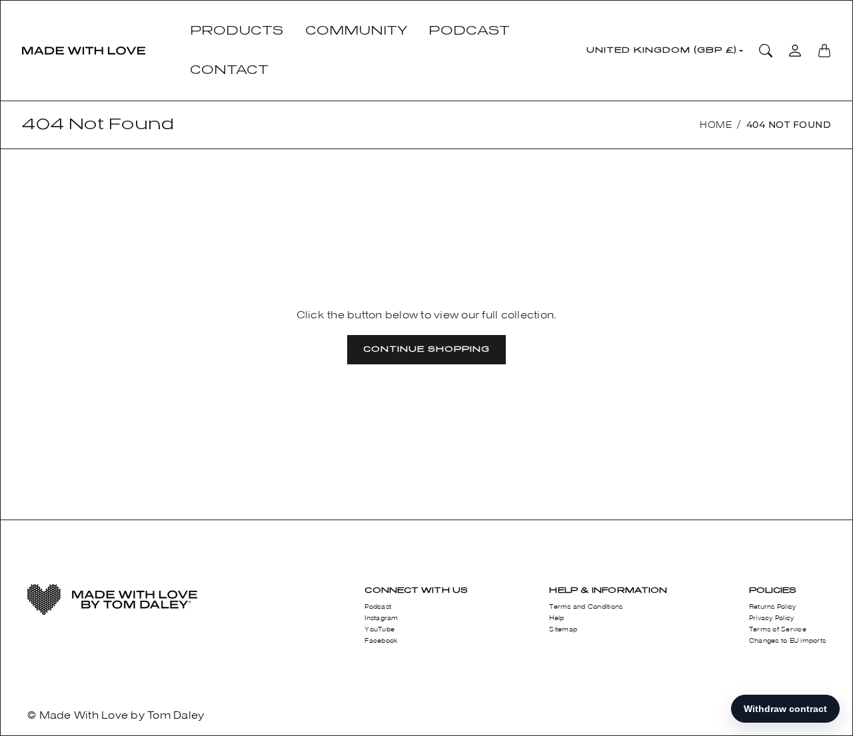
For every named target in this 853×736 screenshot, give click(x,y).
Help (556, 618)
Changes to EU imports (787, 641)
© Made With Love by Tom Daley (115, 715)
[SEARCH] (765, 50)
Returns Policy (772, 607)
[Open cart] (824, 50)
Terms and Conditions (585, 607)
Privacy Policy (771, 618)
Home (716, 125)
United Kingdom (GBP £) (661, 50)
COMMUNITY (356, 30)
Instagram (381, 618)
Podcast (378, 607)
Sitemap (563, 629)
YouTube (380, 629)
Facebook (381, 641)
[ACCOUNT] (795, 50)
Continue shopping (426, 349)
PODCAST (469, 30)
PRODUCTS (237, 30)
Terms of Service (777, 629)
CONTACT (229, 70)
